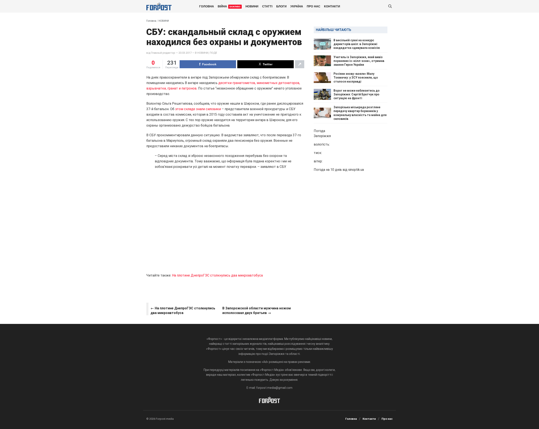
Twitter (267, 64)
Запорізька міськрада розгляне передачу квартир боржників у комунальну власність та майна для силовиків (360, 113)
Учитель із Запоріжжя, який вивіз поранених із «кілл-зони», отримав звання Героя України (359, 60)
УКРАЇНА (296, 6)
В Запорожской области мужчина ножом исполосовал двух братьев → (256, 310)
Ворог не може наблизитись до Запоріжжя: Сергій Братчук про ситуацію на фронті (357, 94)
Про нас (313, 6)
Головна (206, 6)
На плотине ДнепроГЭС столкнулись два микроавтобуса (217, 275)
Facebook (209, 64)
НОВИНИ (251, 6)
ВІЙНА (229, 6)
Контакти (332, 6)
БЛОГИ (281, 6)
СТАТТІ (267, 6)
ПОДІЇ (213, 52)
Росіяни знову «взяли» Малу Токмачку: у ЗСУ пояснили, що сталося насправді (356, 77)
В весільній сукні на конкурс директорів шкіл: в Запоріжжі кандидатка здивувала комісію (357, 44)
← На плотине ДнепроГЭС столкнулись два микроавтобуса (183, 310)
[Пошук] (390, 6)
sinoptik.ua (356, 170)
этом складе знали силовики (198, 109)
